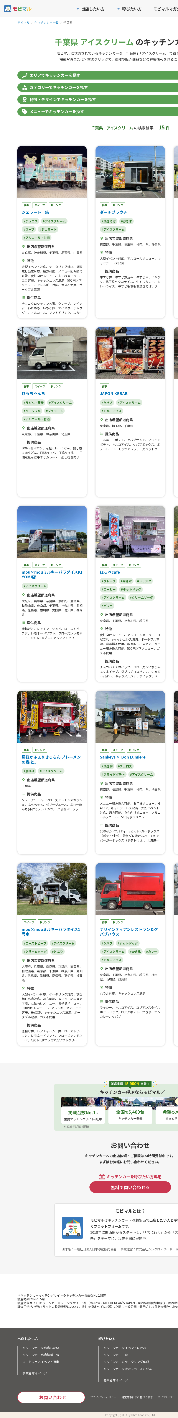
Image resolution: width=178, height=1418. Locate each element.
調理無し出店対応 (139, 644)
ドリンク (56, 205)
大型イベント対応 (34, 266)
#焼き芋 (107, 766)
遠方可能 (49, 271)
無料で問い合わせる (130, 1187)
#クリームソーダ (141, 597)
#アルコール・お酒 (36, 237)
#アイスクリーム (54, 221)
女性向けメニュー (43, 276)
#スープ (28, 229)
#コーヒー (109, 589)
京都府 (62, 601)
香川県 (44, 610)
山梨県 (77, 252)
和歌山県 (28, 605)
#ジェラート (48, 229)
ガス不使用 (68, 285)
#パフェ (107, 606)
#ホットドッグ (131, 589)
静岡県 (156, 244)
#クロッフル (32, 411)
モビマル (23, 23)
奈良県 (50, 601)
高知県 (68, 610)
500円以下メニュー (140, 648)
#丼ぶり (57, 951)
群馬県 (122, 979)
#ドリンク (144, 581)
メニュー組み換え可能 (115, 803)
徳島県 (32, 610)
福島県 (116, 789)
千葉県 (53, 252)
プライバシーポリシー (103, 1397)
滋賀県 (74, 601)
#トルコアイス (112, 411)
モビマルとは (166, 1397)
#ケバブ (107, 402)
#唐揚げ (29, 771)
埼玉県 (65, 252)
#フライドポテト (113, 774)
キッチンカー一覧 (46, 23)
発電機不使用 (115, 644)
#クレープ (108, 581)
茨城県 (110, 979)
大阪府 (26, 601)
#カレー (151, 951)
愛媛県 (56, 610)
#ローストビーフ (34, 943)
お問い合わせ (52, 1397)
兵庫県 (38, 601)
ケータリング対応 (61, 266)
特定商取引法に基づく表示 (137, 1397)
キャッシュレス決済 (50, 280)
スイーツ (40, 205)
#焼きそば (109, 221)
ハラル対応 (107, 993)
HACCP (36, 1012)
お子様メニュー (68, 276)
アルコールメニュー (141, 258)
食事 (26, 205)
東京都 (26, 252)
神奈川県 (40, 252)
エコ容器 (28, 280)
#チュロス (30, 221)
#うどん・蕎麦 (33, 402)
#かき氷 (126, 221)
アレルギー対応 (47, 285)
